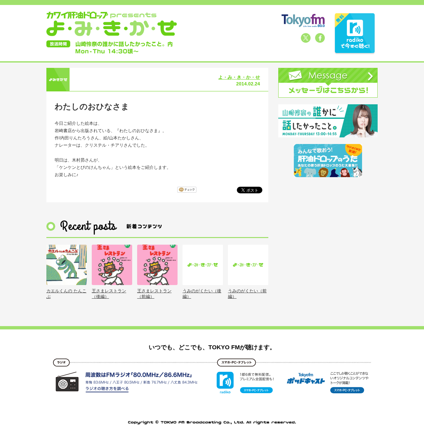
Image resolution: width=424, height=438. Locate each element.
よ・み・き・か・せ (239, 77)
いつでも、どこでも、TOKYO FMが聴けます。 (212, 347)
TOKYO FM (303, 20)
